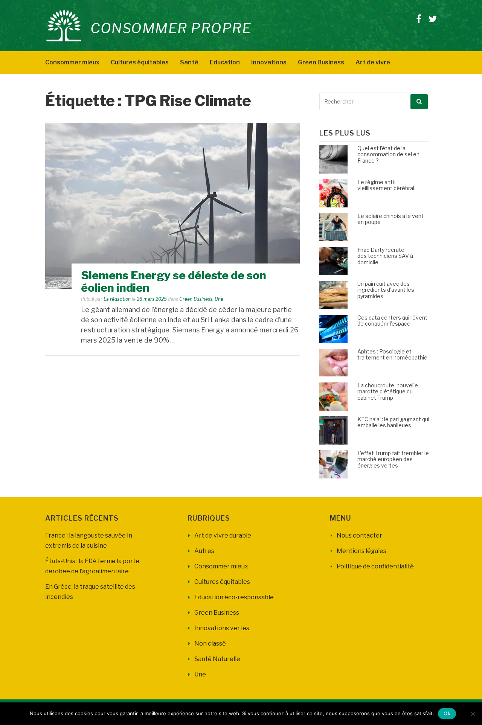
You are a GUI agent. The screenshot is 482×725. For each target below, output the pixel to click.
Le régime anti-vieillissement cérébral (385, 185)
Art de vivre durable (222, 535)
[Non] (472, 713)
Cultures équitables (140, 62)
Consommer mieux (72, 62)
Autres (204, 550)
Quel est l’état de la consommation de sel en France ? (388, 154)
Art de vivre (372, 62)
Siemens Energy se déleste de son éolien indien (173, 281)
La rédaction (117, 299)
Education (225, 62)
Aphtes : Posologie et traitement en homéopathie (392, 354)
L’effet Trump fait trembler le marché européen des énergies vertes (393, 459)
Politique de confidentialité (375, 566)
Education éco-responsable (234, 597)
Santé (189, 62)
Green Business (321, 62)
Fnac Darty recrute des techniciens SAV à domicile (385, 256)
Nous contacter (359, 535)
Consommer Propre (170, 28)
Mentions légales (361, 550)
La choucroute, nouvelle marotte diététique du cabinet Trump (387, 391)
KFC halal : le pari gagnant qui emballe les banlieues (393, 422)
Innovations (269, 62)
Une (219, 299)
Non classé (210, 643)
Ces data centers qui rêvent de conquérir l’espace (392, 320)
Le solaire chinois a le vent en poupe (390, 219)
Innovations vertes (221, 628)
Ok (447, 713)
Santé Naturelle (217, 659)
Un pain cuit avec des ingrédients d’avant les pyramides (385, 290)
